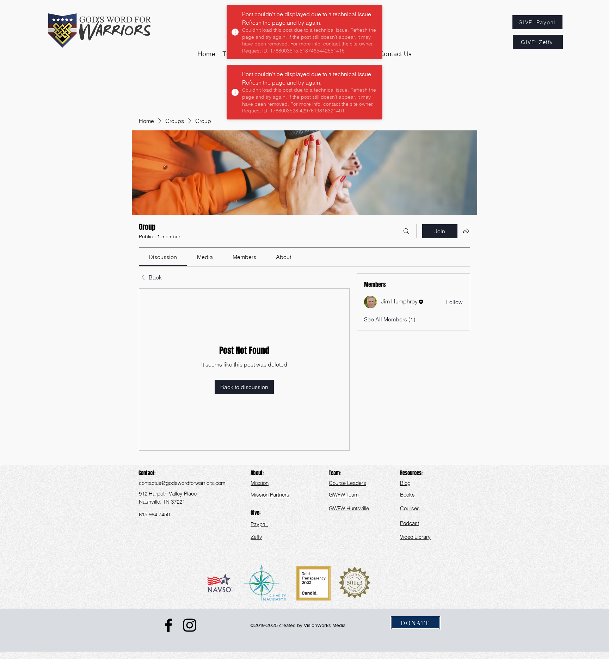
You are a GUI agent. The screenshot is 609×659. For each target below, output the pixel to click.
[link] (163, 256)
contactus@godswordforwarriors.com (182, 483)
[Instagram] (189, 625)
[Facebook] (168, 625)
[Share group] (466, 231)
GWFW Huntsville (349, 508)
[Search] (406, 231)
